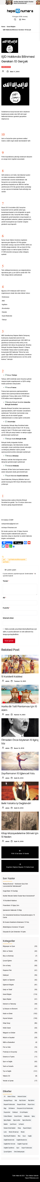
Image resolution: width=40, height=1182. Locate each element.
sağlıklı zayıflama (9, 1148)
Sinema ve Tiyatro (9, 1057)
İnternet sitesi (8, 618)
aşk (16, 1100)
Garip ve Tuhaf (7, 989)
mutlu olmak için (14, 1132)
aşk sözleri (22, 1100)
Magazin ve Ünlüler (9, 1033)
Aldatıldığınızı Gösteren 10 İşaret (13, 927)
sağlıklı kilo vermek (9, 1144)
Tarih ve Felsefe (8, 1066)
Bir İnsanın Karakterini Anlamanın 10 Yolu (16, 922)
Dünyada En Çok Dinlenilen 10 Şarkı (14, 932)
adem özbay (11, 1096)
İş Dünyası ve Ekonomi (10, 1009)
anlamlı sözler (22, 1096)
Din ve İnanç (7, 965)
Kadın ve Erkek (7, 1013)
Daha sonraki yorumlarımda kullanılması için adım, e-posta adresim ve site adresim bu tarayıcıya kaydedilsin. (20, 631)
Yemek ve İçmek (8, 1081)
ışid (4, 559)
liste (5, 1132)
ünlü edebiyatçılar (19, 1151)
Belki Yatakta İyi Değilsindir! (16, 803)
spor (17, 1148)
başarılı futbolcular (9, 1104)
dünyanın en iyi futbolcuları (25, 1108)
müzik (22, 1132)
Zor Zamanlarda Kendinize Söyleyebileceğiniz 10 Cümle (19, 916)
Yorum (6, 581)
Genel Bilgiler (6, 66)
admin (7, 681)
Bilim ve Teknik (8, 951)
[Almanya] (8, 456)
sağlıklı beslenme (22, 1140)
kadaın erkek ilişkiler (10, 1128)
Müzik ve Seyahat (8, 1037)
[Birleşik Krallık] (10, 439)
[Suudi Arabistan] (11, 476)
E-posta (6, 608)
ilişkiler (6, 1124)
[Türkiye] (8, 375)
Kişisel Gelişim (8, 1018)
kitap (19, 1128)
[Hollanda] (8, 466)
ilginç (33, 1116)
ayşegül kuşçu (8, 1100)
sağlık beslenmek (9, 1140)
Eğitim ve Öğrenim (9, 980)
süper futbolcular (27, 1148)
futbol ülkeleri (8, 1116)
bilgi (5, 1108)
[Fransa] (8, 387)
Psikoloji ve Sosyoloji (10, 1052)
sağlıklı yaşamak (22, 1144)
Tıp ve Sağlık (7, 1071)
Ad (4, 598)
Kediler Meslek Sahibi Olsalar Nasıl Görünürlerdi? (23, 2)
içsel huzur (13, 1124)
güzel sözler (18, 1116)
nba (19, 1136)
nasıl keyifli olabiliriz (10, 1136)
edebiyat (15, 1112)
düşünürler (7, 1112)
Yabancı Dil (6, 1076)
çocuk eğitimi (8, 1151)
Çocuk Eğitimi (7, 961)
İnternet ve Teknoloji (9, 1004)
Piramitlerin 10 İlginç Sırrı (11, 905)
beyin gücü (31, 1104)
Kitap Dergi (6, 1023)
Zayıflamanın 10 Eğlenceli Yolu (18, 773)
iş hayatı (21, 1124)
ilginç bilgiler (7, 1120)
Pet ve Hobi (7, 1047)
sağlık (30, 1136)
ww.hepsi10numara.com (9, 527)
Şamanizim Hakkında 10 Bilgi (12, 910)
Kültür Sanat (7, 1028)
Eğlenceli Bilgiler (8, 985)
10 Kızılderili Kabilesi (11, 676)
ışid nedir (6, 562)
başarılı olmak (21, 1104)
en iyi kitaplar (24, 1112)
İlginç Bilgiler (7, 999)
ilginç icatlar (16, 1120)
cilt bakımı (12, 1108)
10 (4, 1096)
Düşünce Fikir (7, 970)
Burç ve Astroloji (8, 956)
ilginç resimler (27, 1120)
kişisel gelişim (27, 1128)
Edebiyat (6, 975)
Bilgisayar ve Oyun (9, 946)
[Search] (15, 19)
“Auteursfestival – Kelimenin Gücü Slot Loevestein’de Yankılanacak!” (15, 885)
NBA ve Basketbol (9, 1042)
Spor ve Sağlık (7, 1061)
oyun (24, 1136)
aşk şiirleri (31, 1100)
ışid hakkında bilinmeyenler (17, 559)
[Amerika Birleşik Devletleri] (14, 402)
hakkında (26, 1116)
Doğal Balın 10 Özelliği (10, 891)
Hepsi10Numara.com (32, 1178)
